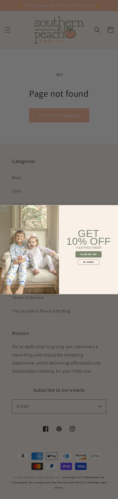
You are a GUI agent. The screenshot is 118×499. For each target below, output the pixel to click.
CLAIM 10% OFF (88, 254)
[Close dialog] (4, 208)
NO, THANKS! (88, 262)
